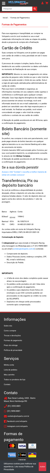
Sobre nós (8, 326)
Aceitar (42, 467)
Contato (7, 384)
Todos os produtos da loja (14, 379)
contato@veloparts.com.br (24, 249)
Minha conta (9, 365)
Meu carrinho (9, 375)
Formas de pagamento (13, 340)
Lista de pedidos (10, 370)
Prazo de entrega (10, 345)
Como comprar (10, 331)
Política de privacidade (13, 350)
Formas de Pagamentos (20, 18)
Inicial (5, 18)
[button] (42, 3)
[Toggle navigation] (3, 3)
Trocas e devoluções (12, 335)
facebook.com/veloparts (17, 421)
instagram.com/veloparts (17, 426)
